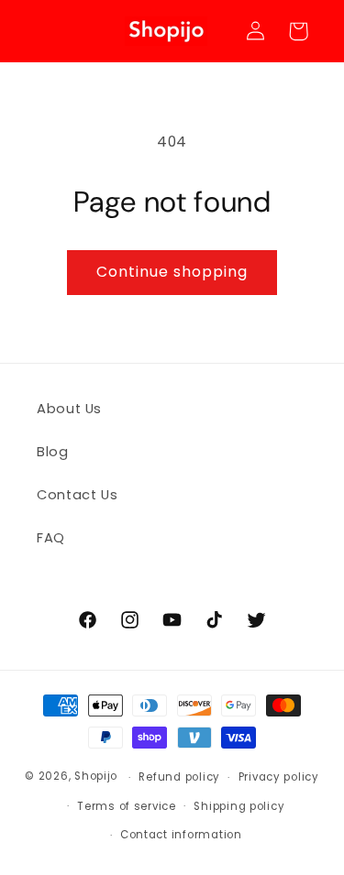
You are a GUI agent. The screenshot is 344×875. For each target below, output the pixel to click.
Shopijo (95, 777)
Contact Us (77, 495)
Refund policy (179, 777)
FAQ (51, 538)
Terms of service (126, 806)
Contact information (181, 834)
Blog (53, 452)
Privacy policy (279, 777)
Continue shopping (172, 271)
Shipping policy (239, 806)
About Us (69, 408)
